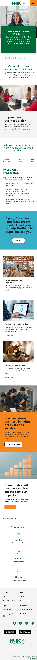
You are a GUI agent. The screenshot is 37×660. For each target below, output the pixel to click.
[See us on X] (20, 623)
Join (4, 597)
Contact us (6, 593)
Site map (23, 613)
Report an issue (25, 601)
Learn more (9, 294)
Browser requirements (27, 610)
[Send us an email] (18, 534)
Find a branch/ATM (9, 600)
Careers (22, 597)
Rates (21, 593)
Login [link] (33, 3)
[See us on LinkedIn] (32, 623)
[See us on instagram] (26, 623)
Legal (4, 606)
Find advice (10, 507)
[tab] (7, 159)
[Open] (3, 3)
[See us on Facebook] (14, 623)
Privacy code (24, 606)
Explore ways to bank (13, 444)
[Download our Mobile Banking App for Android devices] (25, 632)
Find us (18, 577)
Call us (18, 558)
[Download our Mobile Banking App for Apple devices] (10, 632)
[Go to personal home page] (17, 641)
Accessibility (7, 610)
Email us (18, 540)
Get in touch (18, 240)
